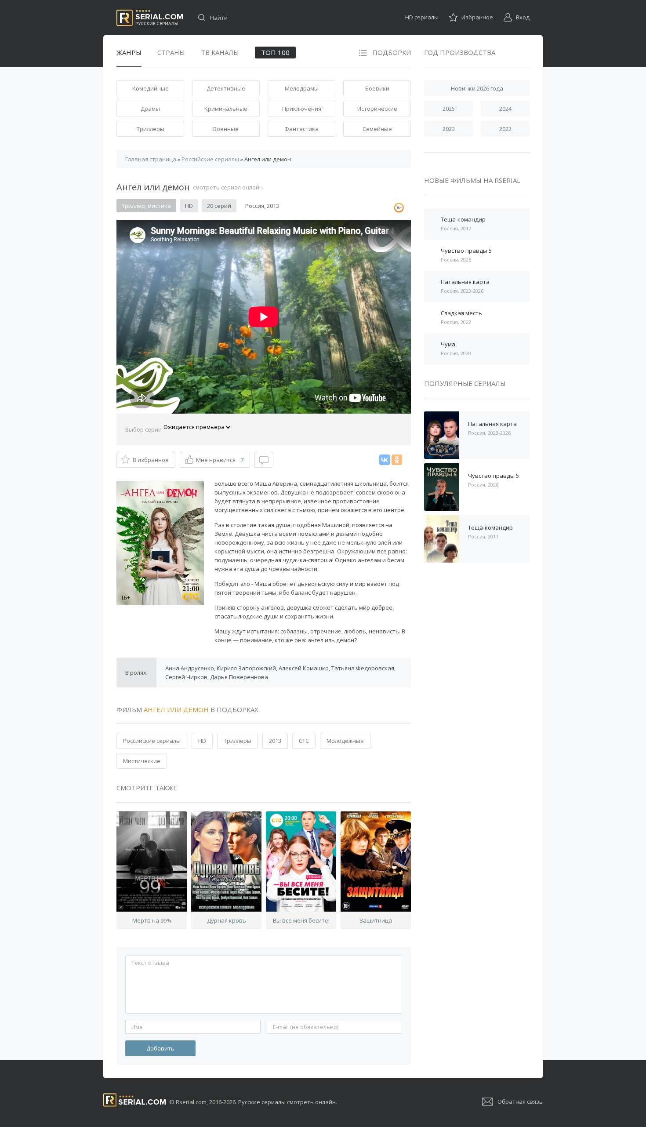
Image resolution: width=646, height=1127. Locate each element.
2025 (449, 109)
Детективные (226, 88)
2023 (449, 129)
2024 (505, 109)
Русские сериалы (149, 18)
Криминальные (225, 109)
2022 (505, 129)
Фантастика (301, 129)
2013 (275, 741)
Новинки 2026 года (477, 88)
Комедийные (150, 88)
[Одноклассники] (397, 459)
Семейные (377, 129)
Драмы (150, 109)
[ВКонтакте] (384, 459)
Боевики (377, 88)
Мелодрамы (302, 88)
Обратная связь (520, 1101)
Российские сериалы (152, 741)
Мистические (141, 761)
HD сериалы (422, 17)
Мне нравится (219, 460)
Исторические (377, 109)
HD (202, 741)
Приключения (301, 109)
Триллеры (150, 129)
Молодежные (345, 741)
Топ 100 (275, 52)
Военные (226, 129)
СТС (304, 741)
